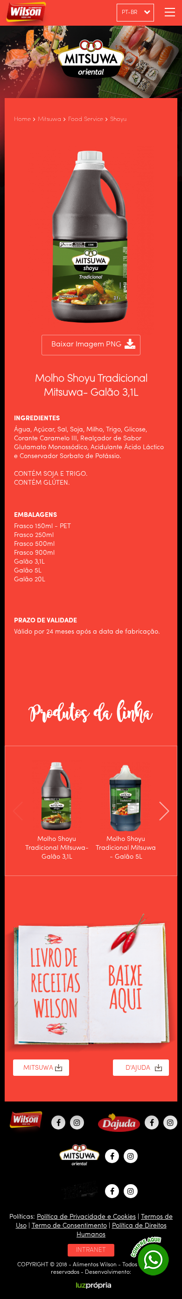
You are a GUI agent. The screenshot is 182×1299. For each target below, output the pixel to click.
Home (22, 119)
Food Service (85, 119)
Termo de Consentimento (69, 1225)
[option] (56, 810)
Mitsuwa (49, 119)
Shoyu (118, 119)
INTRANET (91, 1250)
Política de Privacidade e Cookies (86, 1217)
